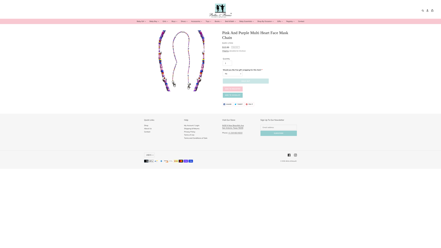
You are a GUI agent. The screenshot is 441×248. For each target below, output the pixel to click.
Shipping (225, 51)
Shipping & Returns (191, 128)
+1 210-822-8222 (235, 133)
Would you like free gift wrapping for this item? (242, 70)
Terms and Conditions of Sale (195, 138)
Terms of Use (189, 135)
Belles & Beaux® (291, 161)
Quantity (226, 59)
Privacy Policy (189, 132)
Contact (147, 132)
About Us (148, 128)
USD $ (148, 155)
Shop (146, 125)
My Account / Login (191, 125)
